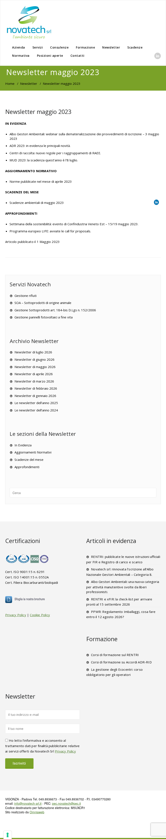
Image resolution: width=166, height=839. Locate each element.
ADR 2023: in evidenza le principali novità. (40, 145)
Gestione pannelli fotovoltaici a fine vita (43, 317)
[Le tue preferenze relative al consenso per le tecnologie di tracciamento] (7, 835)
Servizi (37, 47)
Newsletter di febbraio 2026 (35, 388)
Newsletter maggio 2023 (38, 112)
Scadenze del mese (28, 459)
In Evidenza (23, 445)
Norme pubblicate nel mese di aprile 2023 (41, 181)
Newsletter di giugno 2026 (34, 359)
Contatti (77, 56)
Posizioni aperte (50, 56)
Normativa (21, 56)
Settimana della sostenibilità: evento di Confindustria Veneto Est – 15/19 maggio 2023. (74, 224)
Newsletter (111, 47)
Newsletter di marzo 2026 (34, 381)
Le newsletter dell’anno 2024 (36, 410)
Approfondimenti (26, 467)
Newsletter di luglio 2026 (33, 352)
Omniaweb (37, 812)
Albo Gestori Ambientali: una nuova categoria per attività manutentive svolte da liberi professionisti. (122, 586)
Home (9, 83)
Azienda (18, 47)
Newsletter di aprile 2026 (33, 374)
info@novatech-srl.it (28, 803)
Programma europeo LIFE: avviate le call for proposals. (50, 231)
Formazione (85, 47)
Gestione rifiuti (25, 295)
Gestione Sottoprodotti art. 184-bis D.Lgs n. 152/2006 (55, 310)
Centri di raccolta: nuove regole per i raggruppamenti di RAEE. (55, 153)
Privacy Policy (15, 615)
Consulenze (59, 47)
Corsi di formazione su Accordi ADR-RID (121, 662)
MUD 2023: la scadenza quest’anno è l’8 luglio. (44, 160)
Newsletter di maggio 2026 (35, 367)
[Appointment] (29, 22)
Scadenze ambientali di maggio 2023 (37, 202)
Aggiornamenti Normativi (32, 452)
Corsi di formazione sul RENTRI (115, 655)
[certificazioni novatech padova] (27, 558)
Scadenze (134, 47)
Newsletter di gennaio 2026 (35, 396)
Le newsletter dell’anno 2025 (36, 403)
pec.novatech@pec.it (66, 803)
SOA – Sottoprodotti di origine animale (42, 303)
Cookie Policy (40, 615)
